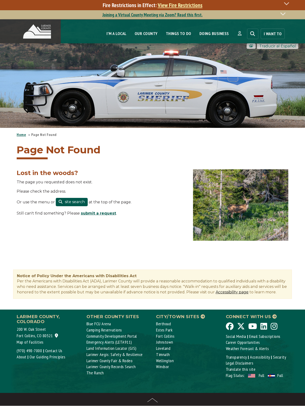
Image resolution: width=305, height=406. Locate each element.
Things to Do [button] (178, 33)
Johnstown (164, 342)
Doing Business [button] (214, 33)
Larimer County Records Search (111, 366)
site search (74, 202)
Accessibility (260, 357)
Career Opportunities (243, 342)
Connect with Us (249, 316)
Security (279, 357)
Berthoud (163, 323)
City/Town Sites (178, 316)
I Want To (273, 33)
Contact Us (53, 350)
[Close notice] (288, 3)
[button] (239, 34)
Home (21, 134)
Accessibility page (232, 292)
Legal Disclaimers (240, 363)
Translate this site (241, 369)
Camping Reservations (104, 330)
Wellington (165, 360)
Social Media (236, 336)
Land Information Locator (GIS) (111, 348)
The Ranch (95, 373)
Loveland (163, 348)
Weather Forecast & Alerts (247, 348)
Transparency (236, 357)
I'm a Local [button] (117, 33)
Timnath (163, 354)
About (21, 357)
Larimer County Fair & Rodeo (109, 360)
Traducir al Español (277, 46)
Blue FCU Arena (98, 323)
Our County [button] (146, 33)
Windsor (162, 366)
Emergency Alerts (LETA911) (109, 342)
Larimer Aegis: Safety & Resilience (114, 354)
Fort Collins (165, 336)
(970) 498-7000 (29, 350)
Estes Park (164, 330)
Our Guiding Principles (47, 357)
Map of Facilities (30, 342)
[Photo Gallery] (251, 46)
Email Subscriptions (264, 336)
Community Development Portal (111, 336)
